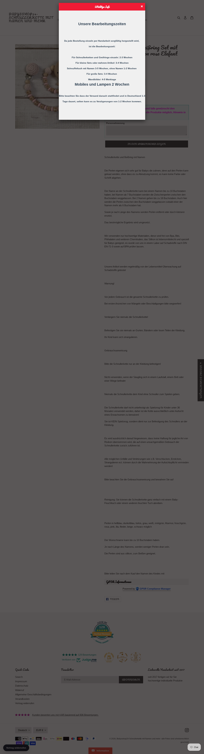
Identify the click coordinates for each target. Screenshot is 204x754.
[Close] (142, 6)
